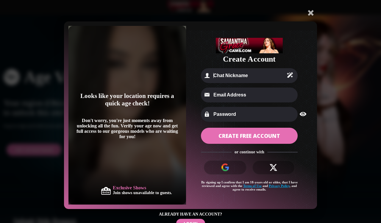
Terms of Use (252, 186)
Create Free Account (249, 135)
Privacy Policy (279, 186)
